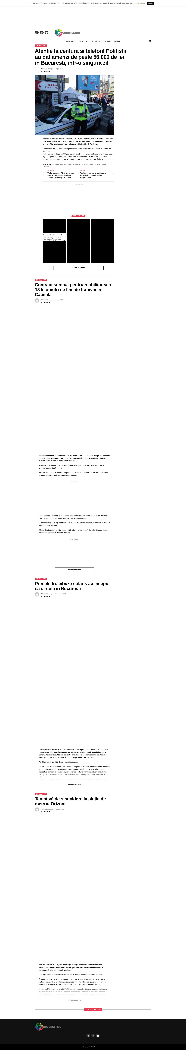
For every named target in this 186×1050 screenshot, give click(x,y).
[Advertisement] (93, 13)
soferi (91, 164)
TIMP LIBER (107, 41)
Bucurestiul (46, 71)
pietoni (78, 164)
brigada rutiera (60, 164)
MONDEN (117, 41)
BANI (87, 41)
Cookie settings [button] (140, 3)
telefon (46, 166)
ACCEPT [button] (150, 3)
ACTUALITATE (70, 41)
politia (85, 164)
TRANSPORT (96, 41)
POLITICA (81, 41)
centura (71, 164)
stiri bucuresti (101, 164)
